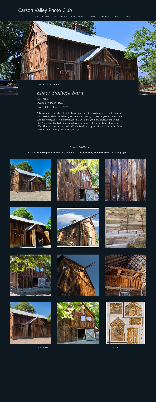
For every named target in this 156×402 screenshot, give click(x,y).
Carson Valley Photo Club (45, 10)
